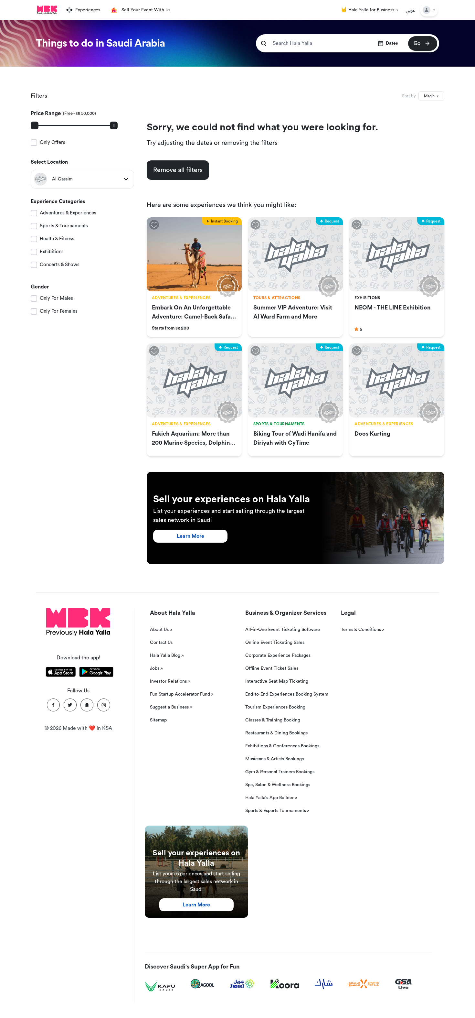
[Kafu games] (160, 987)
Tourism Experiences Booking (275, 707)
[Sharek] (324, 984)
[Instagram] (103, 705)
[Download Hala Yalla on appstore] (61, 673)
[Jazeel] (242, 984)
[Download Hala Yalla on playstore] (96, 673)
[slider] (34, 125)
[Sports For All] (363, 984)
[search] (263, 43)
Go (417, 43)
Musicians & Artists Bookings (274, 759)
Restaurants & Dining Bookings (276, 733)
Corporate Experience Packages (278, 655)
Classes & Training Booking (272, 720)
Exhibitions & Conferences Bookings (282, 746)
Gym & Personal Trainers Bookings (279, 772)
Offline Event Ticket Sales (271, 668)
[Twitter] (70, 705)
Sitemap (158, 720)
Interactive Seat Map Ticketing (276, 681)
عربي (411, 10)
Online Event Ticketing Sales (274, 642)
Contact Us (161, 642)
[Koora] (284, 984)
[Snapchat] (86, 705)
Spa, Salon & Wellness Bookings (277, 785)
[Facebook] (53, 705)
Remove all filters (178, 170)
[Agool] (202, 984)
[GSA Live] (403, 984)
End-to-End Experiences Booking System (286, 694)
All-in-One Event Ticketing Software (282, 629)
